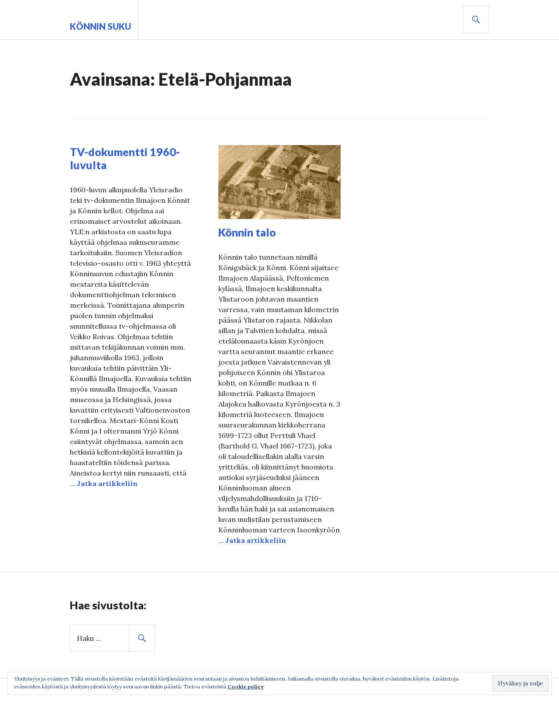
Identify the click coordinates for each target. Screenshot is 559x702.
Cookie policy (246, 686)
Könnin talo (247, 232)
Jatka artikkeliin (107, 483)
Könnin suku (100, 26)
